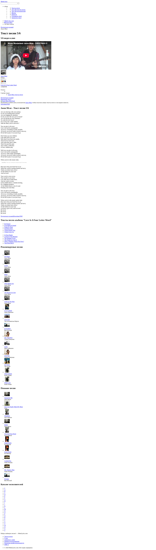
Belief (6, 425)
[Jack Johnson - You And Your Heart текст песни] (7, 432)
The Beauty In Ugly (10, 292)
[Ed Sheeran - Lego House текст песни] (7, 450)
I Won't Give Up (9, 232)
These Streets (8, 374)
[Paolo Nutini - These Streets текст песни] (7, 372)
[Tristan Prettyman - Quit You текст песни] (7, 354)
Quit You (6, 355)
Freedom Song (8, 228)
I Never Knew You (9, 230)
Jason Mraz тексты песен (15, 94)
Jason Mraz (4, 76)
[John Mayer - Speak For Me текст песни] (7, 396)
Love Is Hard (8, 310)
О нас (6, 538)
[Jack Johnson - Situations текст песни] (7, 414)
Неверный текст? (6, 99)
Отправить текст (17, 16)
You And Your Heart (10, 434)
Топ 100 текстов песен (18, 9)
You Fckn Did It (9, 243)
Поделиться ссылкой (7, 27)
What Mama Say (9, 283)
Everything (7, 328)
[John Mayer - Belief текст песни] (7, 423)
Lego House (7, 452)
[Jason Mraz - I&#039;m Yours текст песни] (7, 255)
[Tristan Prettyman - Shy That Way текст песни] (7, 336)
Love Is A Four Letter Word (9, 85)
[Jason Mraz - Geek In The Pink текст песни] (7, 300)
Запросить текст (16, 18)
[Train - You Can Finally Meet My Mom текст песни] (7, 405)
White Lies (7, 383)
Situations (7, 416)
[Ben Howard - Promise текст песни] (7, 477)
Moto (4, 1)
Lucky (6, 265)
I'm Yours (7, 256)
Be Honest (7, 224)
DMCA (6, 544)
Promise (6, 479)
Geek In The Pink (9, 301)
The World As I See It (10, 240)
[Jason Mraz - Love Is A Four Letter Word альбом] (3, 83)
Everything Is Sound (10, 225)
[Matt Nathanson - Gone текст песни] (7, 345)
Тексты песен (16, 8)
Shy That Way (8, 337)
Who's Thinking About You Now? (14, 241)
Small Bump (7, 443)
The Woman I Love (10, 238)
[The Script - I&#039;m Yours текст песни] (7, 363)
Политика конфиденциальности (14, 543)
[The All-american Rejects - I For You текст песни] (7, 318)
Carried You (7, 461)
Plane (5, 274)
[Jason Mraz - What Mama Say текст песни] (7, 282)
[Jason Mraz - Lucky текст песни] (7, 264)
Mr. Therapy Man (9, 470)
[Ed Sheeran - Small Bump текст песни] (7, 441)
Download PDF (5, 104)
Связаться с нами (9, 540)
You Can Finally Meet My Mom (13, 407)
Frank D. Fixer (8, 227)
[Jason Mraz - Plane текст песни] (7, 273)
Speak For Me (8, 398)
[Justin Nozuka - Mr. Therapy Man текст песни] (7, 468)
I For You (7, 319)
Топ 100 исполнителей (19, 11)
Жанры (14, 13)
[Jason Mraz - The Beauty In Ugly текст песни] (7, 291)
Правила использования (11, 541)
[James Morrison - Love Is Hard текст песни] (7, 309)
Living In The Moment (10, 236)
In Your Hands (8, 235)
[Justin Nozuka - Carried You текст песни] (7, 459)
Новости (14, 14)
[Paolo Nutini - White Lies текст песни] (7, 381)
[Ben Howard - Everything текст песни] (7, 327)
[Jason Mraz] (3, 74)
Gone (5, 346)
